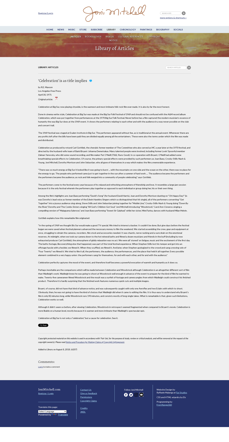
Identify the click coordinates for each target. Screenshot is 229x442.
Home (49, 29)
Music (71, 29)
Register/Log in (45, 13)
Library (111, 29)
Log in (40, 367)
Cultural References (130, 36)
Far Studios (181, 392)
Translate (63, 414)
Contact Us (85, 389)
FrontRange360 (164, 405)
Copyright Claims (88, 400)
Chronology (128, 29)
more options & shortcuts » (173, 17)
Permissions (86, 397)
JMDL (83, 412)
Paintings (146, 29)
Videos (110, 36)
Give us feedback (88, 393)
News (60, 29)
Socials (178, 29)
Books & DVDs (93, 36)
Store (83, 29)
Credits (84, 408)
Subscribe (97, 29)
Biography (162, 29)
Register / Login (46, 393)
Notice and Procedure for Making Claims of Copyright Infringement (95, 342)
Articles (76, 36)
